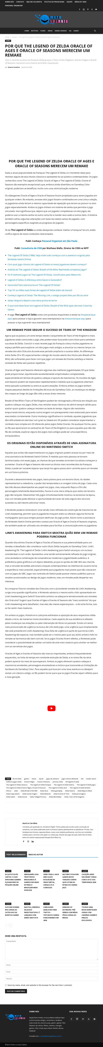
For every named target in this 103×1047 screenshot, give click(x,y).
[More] (30, 807)
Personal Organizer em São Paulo (59, 241)
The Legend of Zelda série (57, 788)
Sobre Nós (9, 2)
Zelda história (70, 791)
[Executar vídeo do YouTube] (51, 708)
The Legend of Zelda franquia (40, 785)
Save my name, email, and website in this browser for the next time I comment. (40, 985)
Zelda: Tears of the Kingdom (74, 797)
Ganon (34, 779)
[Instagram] (84, 9)
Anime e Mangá (61, 31)
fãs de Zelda (17, 779)
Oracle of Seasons (43, 782)
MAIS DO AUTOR (36, 854)
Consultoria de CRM (31, 248)
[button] (95, 31)
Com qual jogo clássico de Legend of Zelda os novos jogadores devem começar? (47, 264)
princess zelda (58, 782)
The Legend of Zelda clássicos (16, 785)
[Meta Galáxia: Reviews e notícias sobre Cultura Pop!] (51, 19)
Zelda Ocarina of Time (61, 794)
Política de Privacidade (54, 2)
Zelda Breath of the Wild (29, 791)
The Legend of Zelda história (64, 785)
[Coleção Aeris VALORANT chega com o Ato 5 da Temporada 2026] (90, 866)
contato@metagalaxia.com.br (50, 1036)
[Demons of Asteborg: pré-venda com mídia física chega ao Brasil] (70, 899)
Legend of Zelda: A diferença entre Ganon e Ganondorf (35, 279)
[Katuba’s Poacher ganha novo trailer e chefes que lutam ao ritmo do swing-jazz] (70, 866)
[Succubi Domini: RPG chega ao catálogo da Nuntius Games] (13, 899)
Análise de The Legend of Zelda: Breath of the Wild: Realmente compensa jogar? (47, 269)
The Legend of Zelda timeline (80, 788)
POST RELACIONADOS (16, 854)
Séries (50, 31)
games (26, 779)
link (82, 779)
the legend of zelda (72, 782)
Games (76, 31)
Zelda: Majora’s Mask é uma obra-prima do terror (32, 300)
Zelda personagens (79, 794)
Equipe (69, 2)
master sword (91, 779)
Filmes (42, 31)
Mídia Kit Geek (80, 2)
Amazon (69, 318)
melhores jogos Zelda (13, 782)
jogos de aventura (52, 779)
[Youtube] (96, 9)
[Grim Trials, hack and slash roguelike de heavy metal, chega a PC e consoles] (51, 866)
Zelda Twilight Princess (38, 797)
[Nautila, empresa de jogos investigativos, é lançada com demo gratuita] (32, 899)
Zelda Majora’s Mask (85, 791)
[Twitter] (92, 9)
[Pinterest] (88, 9)
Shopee (84, 314)
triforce (8, 791)
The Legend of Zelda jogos (86, 785)
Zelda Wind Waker (55, 797)
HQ (70, 31)
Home (26, 31)
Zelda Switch (10, 797)
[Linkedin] (34, 841)
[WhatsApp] (19, 807)
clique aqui (80, 318)
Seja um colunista (34, 2)
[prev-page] (6, 925)
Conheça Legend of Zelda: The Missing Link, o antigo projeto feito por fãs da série (48, 295)
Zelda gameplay (56, 791)
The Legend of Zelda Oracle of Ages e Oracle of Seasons (26, 788)
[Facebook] (79, 9)
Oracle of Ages (29, 782)
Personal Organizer (14, 6)
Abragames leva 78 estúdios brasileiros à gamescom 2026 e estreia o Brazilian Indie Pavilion (31, 882)
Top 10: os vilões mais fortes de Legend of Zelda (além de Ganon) (40, 290)
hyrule (41, 779)
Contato (20, 2)
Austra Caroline (14, 67)
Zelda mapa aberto (13, 794)
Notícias (34, 31)
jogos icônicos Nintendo (70, 779)
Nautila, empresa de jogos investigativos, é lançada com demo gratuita (32, 912)
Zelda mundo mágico (29, 794)
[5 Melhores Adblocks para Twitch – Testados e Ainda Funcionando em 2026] (51, 899)
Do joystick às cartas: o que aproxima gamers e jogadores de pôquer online (13, 879)
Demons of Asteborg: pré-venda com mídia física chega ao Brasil (70, 912)
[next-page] (10, 925)
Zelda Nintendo (45, 794)
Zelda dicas (44, 791)
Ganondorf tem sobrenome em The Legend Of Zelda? (34, 285)
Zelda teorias (22, 797)
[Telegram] (24, 807)
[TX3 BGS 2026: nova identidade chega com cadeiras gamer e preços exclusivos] (90, 899)
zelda (16, 791)
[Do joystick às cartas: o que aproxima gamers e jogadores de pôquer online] (13, 866)
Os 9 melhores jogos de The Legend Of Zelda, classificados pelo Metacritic (44, 274)
